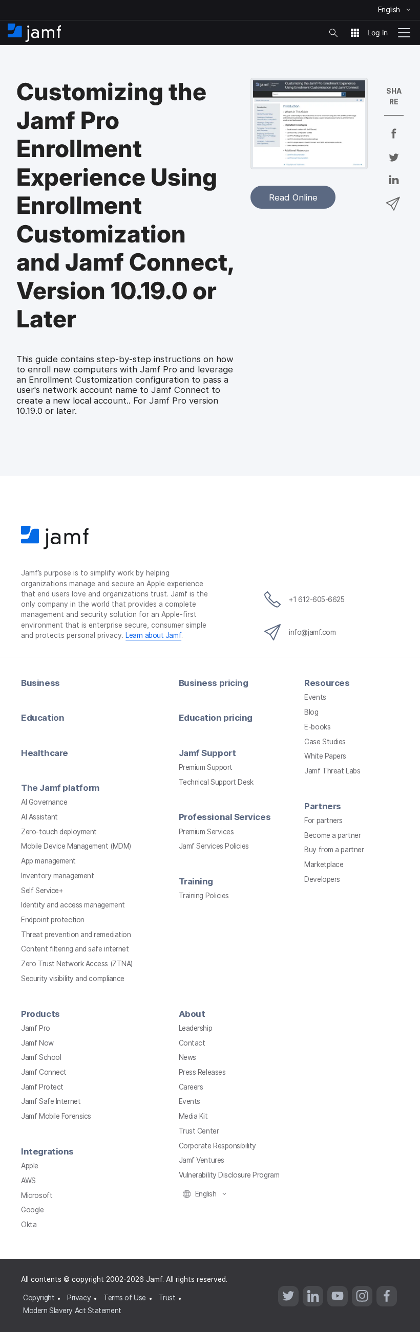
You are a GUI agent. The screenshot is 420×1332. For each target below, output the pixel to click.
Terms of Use (124, 1298)
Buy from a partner (334, 850)
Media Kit (193, 1116)
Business (40, 683)
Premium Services (206, 832)
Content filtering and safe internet (75, 949)
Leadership (196, 1028)
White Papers (325, 756)
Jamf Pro (35, 1028)
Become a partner (332, 835)
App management (48, 861)
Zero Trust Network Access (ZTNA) (77, 964)
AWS (28, 1180)
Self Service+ (41, 890)
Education (42, 718)
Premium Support (206, 767)
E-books (317, 727)
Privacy (79, 1298)
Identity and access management (73, 905)
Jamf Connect (44, 1072)
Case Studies (325, 742)
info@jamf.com (312, 632)
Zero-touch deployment (59, 832)
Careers (191, 1087)
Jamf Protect (42, 1087)
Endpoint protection (52, 920)
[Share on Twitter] (394, 164)
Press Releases (202, 1072)
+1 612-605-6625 (316, 599)
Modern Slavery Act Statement (72, 1310)
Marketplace (323, 864)
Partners (322, 806)
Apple (29, 1166)
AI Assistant (39, 817)
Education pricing (216, 718)
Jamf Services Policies (214, 846)
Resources (326, 683)
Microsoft (36, 1195)
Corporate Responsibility (217, 1146)
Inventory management (57, 876)
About (192, 1014)
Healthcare (44, 753)
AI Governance (44, 802)
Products (40, 1014)
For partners (323, 820)
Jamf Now (37, 1043)
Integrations (47, 1151)
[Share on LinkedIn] (394, 187)
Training (196, 881)
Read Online (293, 197)
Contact (192, 1043)
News (187, 1057)
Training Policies (204, 896)
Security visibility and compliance (72, 978)
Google (32, 1210)
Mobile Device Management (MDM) (76, 846)
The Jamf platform (60, 788)
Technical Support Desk (216, 782)
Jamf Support (207, 753)
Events (315, 697)
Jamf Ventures (201, 1160)
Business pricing (213, 683)
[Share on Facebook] (394, 140)
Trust (167, 1298)
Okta (28, 1224)
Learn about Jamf (153, 635)
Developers (322, 879)
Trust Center (199, 1131)
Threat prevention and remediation (76, 934)
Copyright (38, 1298)
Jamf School (41, 1057)
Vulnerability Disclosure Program (229, 1175)
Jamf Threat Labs (332, 771)
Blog (311, 712)
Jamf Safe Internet (50, 1101)
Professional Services (225, 817)
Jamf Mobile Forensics (56, 1116)
